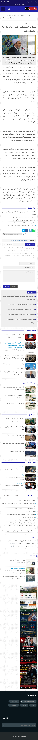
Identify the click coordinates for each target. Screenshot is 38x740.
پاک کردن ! (14, 287)
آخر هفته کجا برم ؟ (29, 383)
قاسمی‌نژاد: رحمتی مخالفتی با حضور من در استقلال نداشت (20, 514)
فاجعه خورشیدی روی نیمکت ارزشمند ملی (25, 520)
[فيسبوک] (26, 230)
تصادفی (7, 495)
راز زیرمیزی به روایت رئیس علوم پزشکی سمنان (24, 220)
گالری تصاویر (31, 462)
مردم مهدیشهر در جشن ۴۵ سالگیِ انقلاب (24, 546)
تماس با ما (29, 2)
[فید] (8, 2)
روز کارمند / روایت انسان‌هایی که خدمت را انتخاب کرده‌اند (21, 226)
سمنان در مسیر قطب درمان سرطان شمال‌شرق (13, 443)
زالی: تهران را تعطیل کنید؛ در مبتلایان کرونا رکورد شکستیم (21, 523)
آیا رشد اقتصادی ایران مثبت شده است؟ (25, 509)
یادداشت (33, 556)
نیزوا (24, 705)
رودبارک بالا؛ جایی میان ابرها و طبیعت (15, 404)
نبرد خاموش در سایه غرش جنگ (16, 451)
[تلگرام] (30, 230)
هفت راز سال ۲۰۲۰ (30, 512)
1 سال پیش (13, 543)
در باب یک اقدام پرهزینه (29, 517)
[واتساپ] (33, 230)
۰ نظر (13, 18)
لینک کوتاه (24, 234)
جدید (30, 495)
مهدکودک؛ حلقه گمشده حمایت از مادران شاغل (24, 217)
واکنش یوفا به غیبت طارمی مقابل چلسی (25, 501)
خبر (33, 705)
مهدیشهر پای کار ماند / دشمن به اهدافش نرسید (23, 223)
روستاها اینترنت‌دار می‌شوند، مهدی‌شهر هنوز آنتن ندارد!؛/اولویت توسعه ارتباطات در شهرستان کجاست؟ (13, 366)
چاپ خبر (7, 18)
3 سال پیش (9, 546)
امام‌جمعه (26, 240)
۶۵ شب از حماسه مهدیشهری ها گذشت (14, 485)
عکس (34, 537)
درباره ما (35, 2)
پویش (22, 240)
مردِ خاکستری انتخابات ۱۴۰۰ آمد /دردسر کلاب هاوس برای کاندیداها (18, 531)
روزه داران (17, 240)
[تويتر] (23, 230)
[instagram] (5, 2)
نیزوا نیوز (14, 701)
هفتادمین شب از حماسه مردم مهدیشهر (14, 469)
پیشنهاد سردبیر (31, 330)
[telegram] (1, 2)
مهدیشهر (12, 240)
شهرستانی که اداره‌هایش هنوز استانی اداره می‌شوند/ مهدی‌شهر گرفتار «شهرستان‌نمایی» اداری (13, 358)
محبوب (17, 495)
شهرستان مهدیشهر (29, 701)
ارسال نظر (6, 287)
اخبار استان (32, 414)
